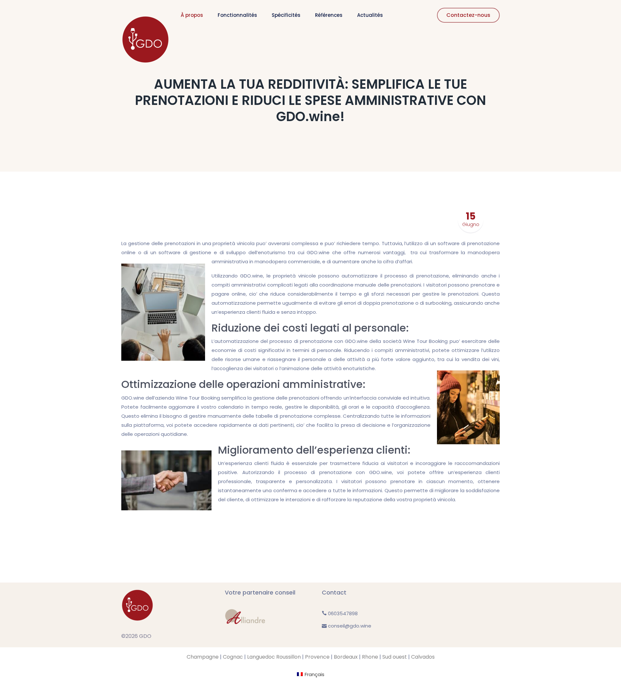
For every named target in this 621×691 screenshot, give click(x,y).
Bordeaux (346, 657)
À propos (192, 15)
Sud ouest (394, 657)
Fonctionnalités (237, 15)
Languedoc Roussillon (274, 657)
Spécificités (286, 15)
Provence (317, 657)
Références (329, 15)
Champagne (203, 657)
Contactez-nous (468, 15)
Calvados (423, 657)
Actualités (370, 15)
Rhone (370, 657)
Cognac (233, 657)
